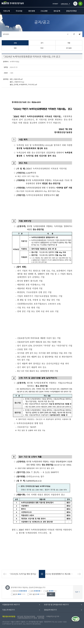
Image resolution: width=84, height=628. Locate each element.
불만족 (15, 594)
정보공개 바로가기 (50, 610)
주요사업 (19, 11)
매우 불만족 (33, 594)
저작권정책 (40, 616)
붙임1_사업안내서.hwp (17, 82)
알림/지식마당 (71, 11)
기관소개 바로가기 (8, 610)
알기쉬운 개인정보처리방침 (26, 616)
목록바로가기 (42, 574)
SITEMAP (55, 3)
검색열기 (75, 4)
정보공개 (56, 11)
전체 (15, 43)
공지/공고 (6, 34)
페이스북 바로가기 (74, 34)
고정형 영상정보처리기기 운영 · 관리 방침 (30, 618)
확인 (51, 594)
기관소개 (6, 11)
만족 (32, 591)
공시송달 (69, 48)
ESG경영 (44, 11)
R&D (41, 48)
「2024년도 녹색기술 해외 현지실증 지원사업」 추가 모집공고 (24, 574)
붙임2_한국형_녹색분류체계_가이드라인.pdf (23, 84)
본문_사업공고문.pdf (16, 79)
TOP (76, 592)
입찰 (15, 48)
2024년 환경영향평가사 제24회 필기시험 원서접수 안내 (63, 574)
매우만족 (16, 591)
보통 (47, 591)
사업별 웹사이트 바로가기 (11, 605)
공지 (42, 43)
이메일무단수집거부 (52, 616)
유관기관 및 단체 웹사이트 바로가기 (56, 605)
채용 (69, 43)
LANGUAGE (64, 3)
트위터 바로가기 (79, 34)
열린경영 (31, 11)
